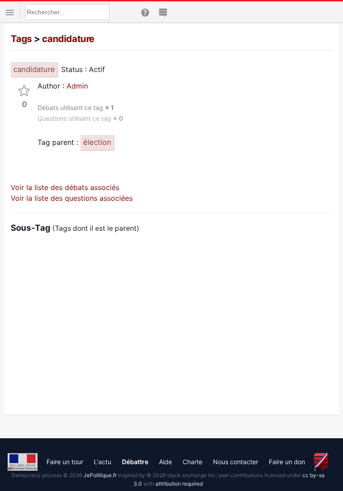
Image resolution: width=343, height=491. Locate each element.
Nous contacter (235, 462)
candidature (68, 38)
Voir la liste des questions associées (72, 198)
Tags (21, 38)
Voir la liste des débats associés (65, 187)
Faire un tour (64, 462)
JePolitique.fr (100, 475)
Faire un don (287, 462)
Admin (77, 85)
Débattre (135, 462)
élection (97, 142)
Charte (192, 462)
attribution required (179, 483)
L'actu (102, 462)
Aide (165, 462)
